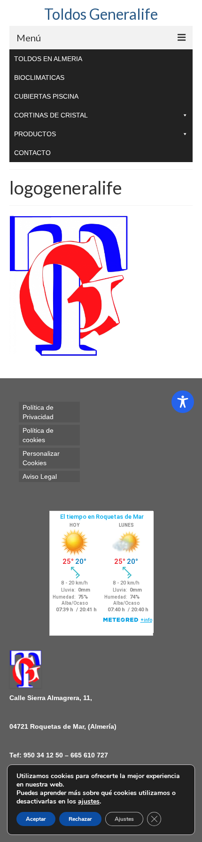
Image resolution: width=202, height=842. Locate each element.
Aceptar (36, 819)
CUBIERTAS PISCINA (46, 96)
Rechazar (80, 819)
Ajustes (124, 819)
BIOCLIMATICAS (39, 77)
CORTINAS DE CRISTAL (51, 115)
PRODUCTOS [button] (35, 134)
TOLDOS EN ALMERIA (48, 58)
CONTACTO (32, 152)
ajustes (89, 801)
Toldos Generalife (101, 14)
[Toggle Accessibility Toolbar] (183, 402)
